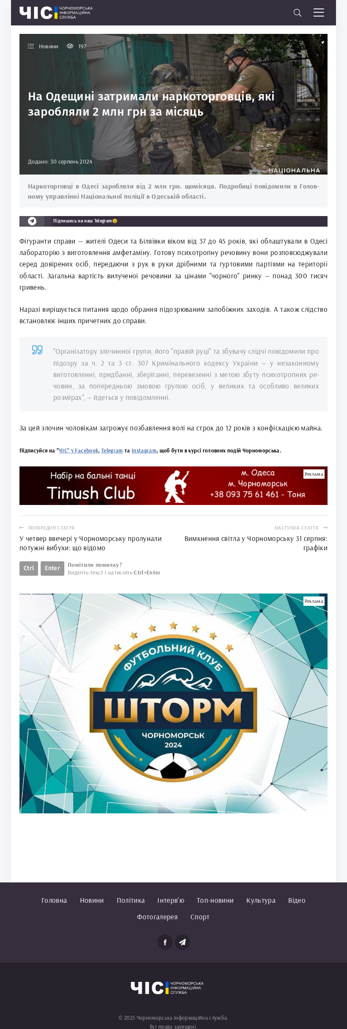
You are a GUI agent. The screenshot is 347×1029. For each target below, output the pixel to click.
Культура (260, 900)
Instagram (144, 450)
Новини (92, 900)
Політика (131, 900)
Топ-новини (215, 900)
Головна (54, 900)
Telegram (112, 450)
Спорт (200, 916)
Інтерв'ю (170, 900)
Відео (297, 900)
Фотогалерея (157, 916)
